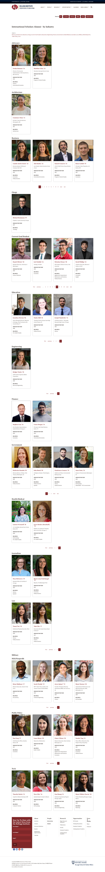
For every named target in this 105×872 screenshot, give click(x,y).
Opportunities (66, 7)
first (34, 287)
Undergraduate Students (63, 833)
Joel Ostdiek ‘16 (39, 262)
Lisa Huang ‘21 (59, 794)
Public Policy (15, 36)
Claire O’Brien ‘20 (60, 738)
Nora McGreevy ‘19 (19, 579)
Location (66, 16)
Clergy (29, 34)
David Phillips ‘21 (81, 262)
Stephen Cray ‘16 (18, 424)
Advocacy (14, 34)
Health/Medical (67, 34)
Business (25, 34)
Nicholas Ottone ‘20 (61, 262)
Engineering (49, 34)
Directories (50, 821)
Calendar (76, 7)
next (61, 187)
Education (44, 34)
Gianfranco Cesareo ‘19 (62, 470)
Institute (36, 821)
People (49, 7)
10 (64, 287)
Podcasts (89, 826)
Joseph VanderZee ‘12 (61, 318)
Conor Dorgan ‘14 (39, 424)
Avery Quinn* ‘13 (60, 684)
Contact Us (29, 865)
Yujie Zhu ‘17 (38, 626)
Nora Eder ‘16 (38, 794)
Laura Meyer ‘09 (39, 738)
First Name (16, 826)
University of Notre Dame (25, 861)
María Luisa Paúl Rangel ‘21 (41, 579)
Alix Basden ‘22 (38, 163)
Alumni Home (89, 16)
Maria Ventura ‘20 (81, 684)
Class (83, 16)
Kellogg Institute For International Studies (21, 863)
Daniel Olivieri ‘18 (18, 262)
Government (60, 34)
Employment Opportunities (37, 832)
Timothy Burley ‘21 (19, 794)
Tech (19, 36)
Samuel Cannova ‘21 (61, 163)
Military (80, 34)
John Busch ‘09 (38, 470)
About (42, 7)
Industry (72, 16)
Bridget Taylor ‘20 (18, 372)
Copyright (14, 861)
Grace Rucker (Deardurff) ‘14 (42, 525)
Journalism (73, 34)
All (60, 16)
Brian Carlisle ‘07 (81, 163)
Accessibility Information (17, 866)
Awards (36, 829)
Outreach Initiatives (38, 826)
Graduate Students (64, 830)
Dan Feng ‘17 (17, 738)
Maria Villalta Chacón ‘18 (83, 794)
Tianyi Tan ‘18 (17, 626)
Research (56, 7)
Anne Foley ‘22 (80, 470)
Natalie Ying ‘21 (81, 738)
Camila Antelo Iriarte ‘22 (20, 163)
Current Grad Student (36, 34)
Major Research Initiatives (63, 821)
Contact (36, 823)
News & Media (84, 7)
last (65, 187)
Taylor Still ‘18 (38, 318)
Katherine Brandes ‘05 (20, 470)
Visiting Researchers (77, 823)
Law (77, 34)
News (88, 824)
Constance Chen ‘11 (19, 118)
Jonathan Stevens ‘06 (19, 318)
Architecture (19, 34)
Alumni (49, 823)
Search (91, 8)
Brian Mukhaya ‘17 (19, 684)
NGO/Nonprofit (86, 34)
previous (39, 287)
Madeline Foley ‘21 (40, 68)
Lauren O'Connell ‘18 (19, 524)
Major (78, 16)
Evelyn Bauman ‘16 (19, 68)
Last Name (16, 832)
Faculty (61, 827)
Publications (63, 825)
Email (14, 838)
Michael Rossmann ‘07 (20, 218)
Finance (55, 34)
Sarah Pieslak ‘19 (39, 684)
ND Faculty (75, 821)
